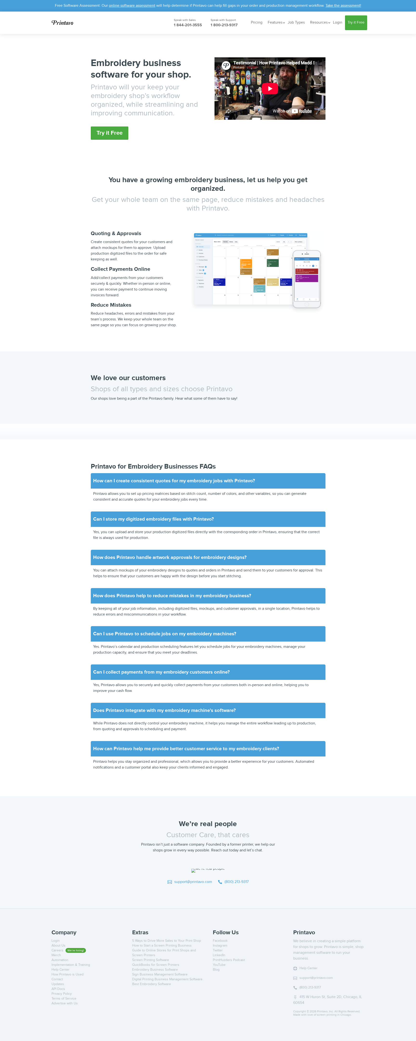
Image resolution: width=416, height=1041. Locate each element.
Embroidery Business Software (155, 970)
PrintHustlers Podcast (229, 960)
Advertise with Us (65, 1003)
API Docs (58, 989)
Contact (57, 979)
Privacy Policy (62, 994)
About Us (58, 946)
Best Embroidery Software (151, 984)
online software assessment (132, 5)
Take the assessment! (343, 5)
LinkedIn (219, 955)
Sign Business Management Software (160, 974)
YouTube (219, 965)
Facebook (220, 941)
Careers (58, 950)
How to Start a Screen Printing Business (162, 946)
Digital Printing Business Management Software (167, 979)
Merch (56, 955)
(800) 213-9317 (233, 882)
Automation (60, 960)
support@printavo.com (190, 882)
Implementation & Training (71, 965)
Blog (216, 970)
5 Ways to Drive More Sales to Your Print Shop (166, 941)
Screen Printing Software (150, 960)
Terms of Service (64, 999)
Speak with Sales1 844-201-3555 (185, 22)
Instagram (220, 946)
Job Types (296, 22)
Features (275, 22)
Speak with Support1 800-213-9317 (223, 22)
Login (337, 22)
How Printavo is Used (68, 974)
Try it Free (356, 22)
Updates (58, 984)
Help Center (61, 970)
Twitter (218, 950)
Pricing (256, 22)
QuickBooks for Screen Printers (155, 965)
